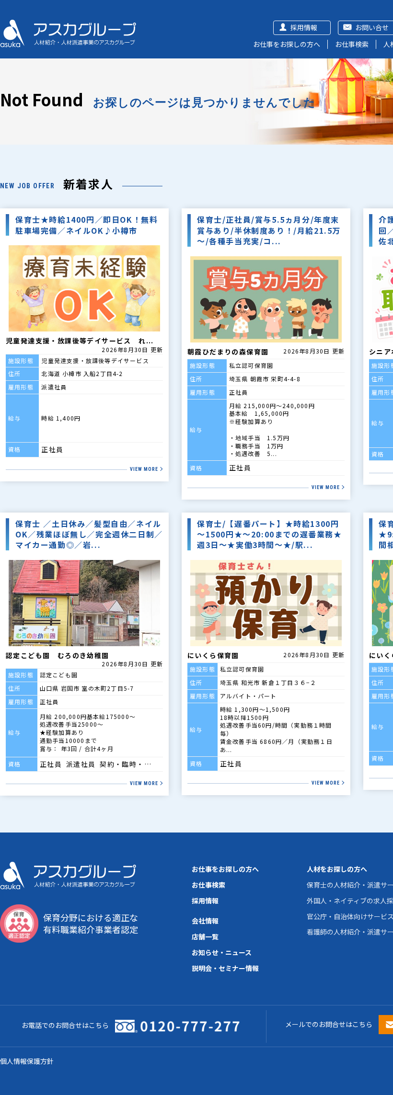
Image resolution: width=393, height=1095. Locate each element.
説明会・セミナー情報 (225, 968)
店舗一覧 (205, 936)
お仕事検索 (352, 44)
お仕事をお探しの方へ (286, 44)
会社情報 (205, 920)
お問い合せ (372, 27)
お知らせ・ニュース (222, 952)
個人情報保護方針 (27, 1061)
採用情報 (303, 27)
